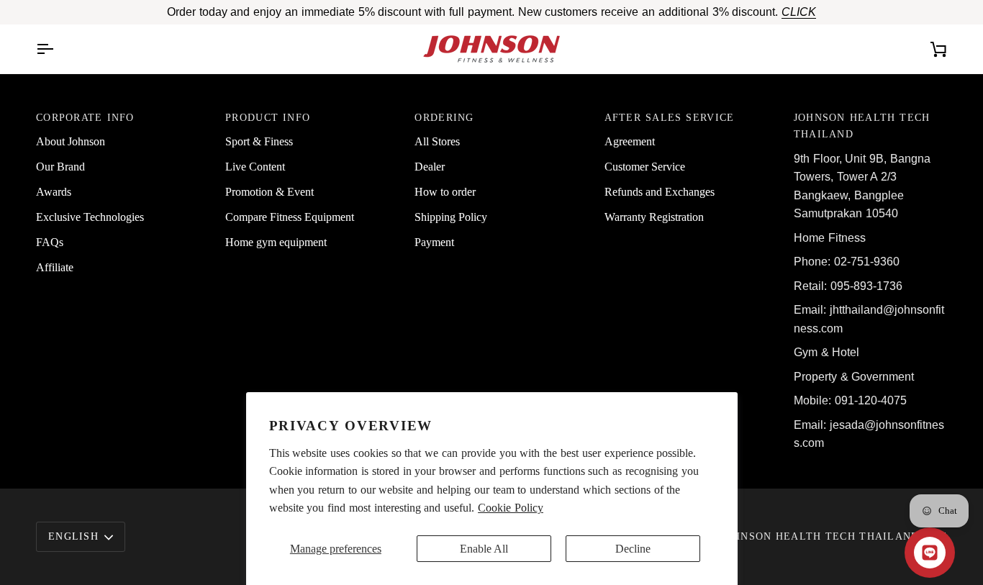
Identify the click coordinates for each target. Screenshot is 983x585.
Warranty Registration (654, 217)
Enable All (484, 549)
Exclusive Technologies (90, 217)
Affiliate (54, 267)
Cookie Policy (510, 508)
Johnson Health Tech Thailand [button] (862, 126)
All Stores (437, 141)
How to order (445, 192)
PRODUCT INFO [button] (267, 117)
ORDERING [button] (444, 117)
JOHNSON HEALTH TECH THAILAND (820, 536)
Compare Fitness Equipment (289, 217)
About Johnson (70, 141)
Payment (434, 242)
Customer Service (644, 166)
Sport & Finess (259, 141)
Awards (53, 192)
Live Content (255, 166)
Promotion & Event (269, 192)
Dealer (430, 166)
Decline (633, 549)
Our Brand (60, 166)
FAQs (49, 242)
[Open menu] (57, 48)
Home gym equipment (276, 242)
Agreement (629, 141)
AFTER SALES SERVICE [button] (669, 117)
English (73, 536)
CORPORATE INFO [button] (85, 117)
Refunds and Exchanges (659, 192)
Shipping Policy (451, 217)
